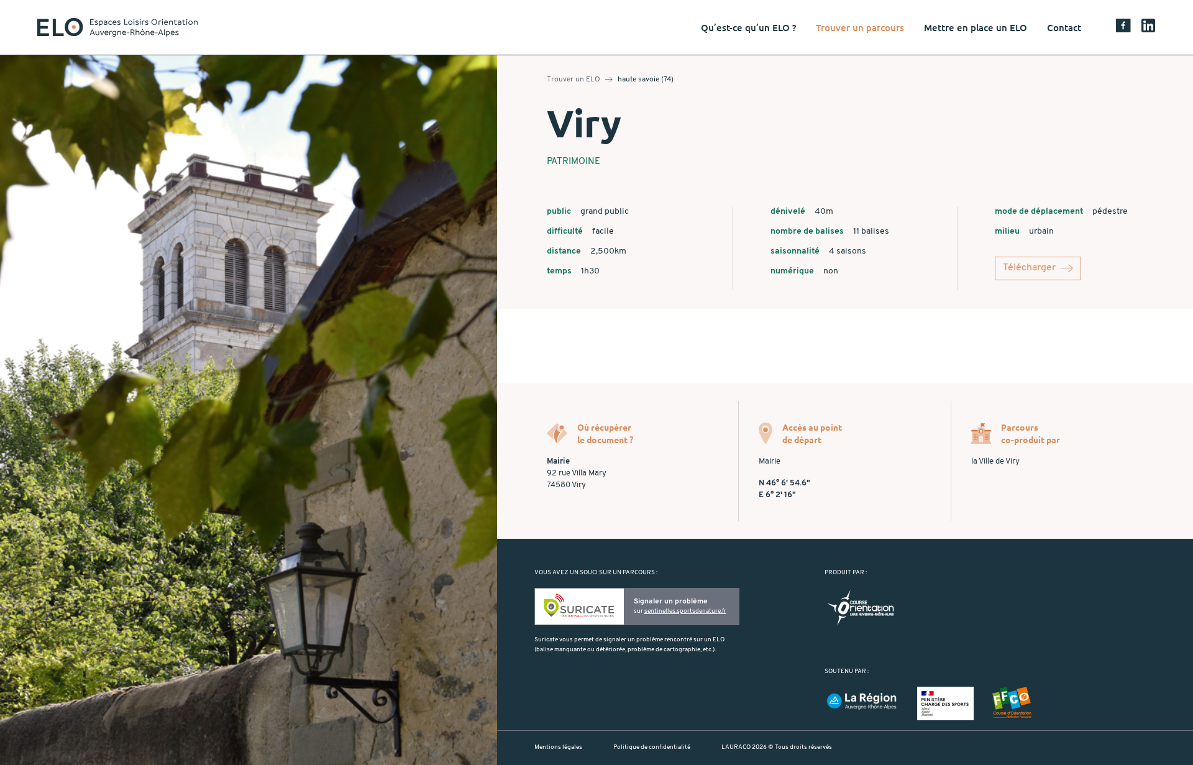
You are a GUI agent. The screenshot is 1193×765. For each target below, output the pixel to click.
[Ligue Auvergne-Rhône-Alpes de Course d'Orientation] (860, 607)
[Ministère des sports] (945, 703)
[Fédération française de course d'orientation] (1012, 703)
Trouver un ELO (573, 79)
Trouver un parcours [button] (860, 27)
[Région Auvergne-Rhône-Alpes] (861, 701)
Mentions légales (558, 747)
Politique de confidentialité (651, 747)
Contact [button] (1064, 27)
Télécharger (1029, 268)
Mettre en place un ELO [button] (975, 27)
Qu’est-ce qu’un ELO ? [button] (748, 27)
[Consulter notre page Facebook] (1123, 27)
